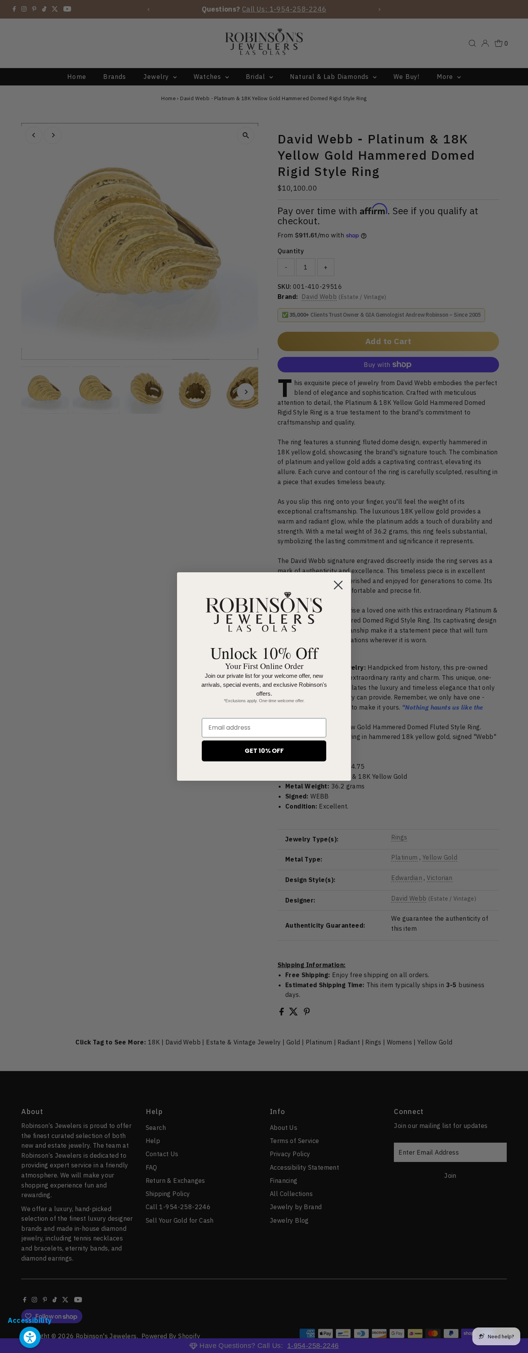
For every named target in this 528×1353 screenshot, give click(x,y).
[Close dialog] (338, 585)
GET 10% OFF (264, 750)
